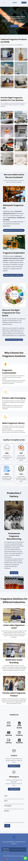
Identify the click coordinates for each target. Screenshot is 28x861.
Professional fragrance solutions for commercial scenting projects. (21, 134)
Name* (6, 800)
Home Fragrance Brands (7, 156)
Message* (6, 810)
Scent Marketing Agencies (21, 129)
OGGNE (22, 856)
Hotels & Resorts (7, 114)
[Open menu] (4, 3)
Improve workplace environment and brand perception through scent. (21, 148)
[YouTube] (5, 859)
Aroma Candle (21, 155)
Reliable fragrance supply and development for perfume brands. (7, 132)
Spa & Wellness (7, 142)
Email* (5, 795)
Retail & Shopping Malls (21, 115)
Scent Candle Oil (7, 78)
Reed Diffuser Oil (21, 64)
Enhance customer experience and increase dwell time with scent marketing (21, 120)
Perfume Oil (21, 51)
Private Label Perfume (7, 65)
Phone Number (7, 805)
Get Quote (24, 2)
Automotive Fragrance (21, 79)
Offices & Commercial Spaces (21, 143)
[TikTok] (7, 859)
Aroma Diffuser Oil (7, 51)
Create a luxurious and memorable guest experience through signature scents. (7, 118)
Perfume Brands (7, 128)
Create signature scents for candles (21, 159)
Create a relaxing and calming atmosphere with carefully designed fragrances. (7, 146)
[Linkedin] (10, 859)
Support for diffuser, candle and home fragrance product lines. (7, 161)
